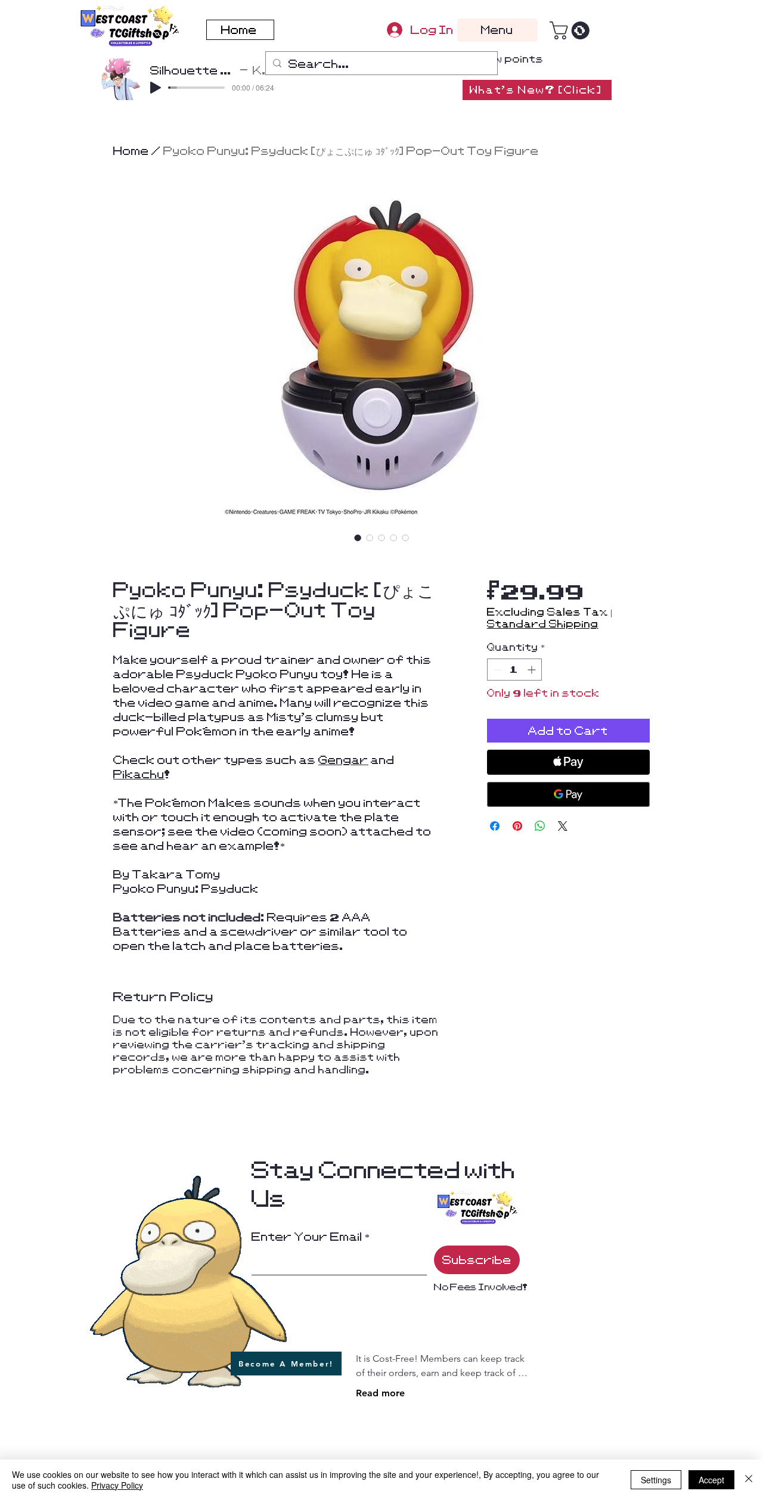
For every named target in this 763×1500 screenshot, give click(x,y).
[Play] (155, 88)
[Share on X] (563, 826)
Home (131, 150)
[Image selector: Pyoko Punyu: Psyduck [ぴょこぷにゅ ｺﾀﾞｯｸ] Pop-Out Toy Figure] (405, 538)
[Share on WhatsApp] (540, 826)
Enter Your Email (307, 1236)
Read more (380, 1393)
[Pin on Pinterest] (517, 826)
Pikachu (139, 774)
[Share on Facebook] (495, 826)
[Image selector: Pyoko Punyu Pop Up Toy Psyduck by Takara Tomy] (358, 538)
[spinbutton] (514, 669)
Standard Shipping (542, 624)
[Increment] (532, 669)
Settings (656, 1480)
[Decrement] (496, 669)
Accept (711, 1480)
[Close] (749, 1479)
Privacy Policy (117, 1485)
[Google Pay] (568, 794)
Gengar (343, 759)
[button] (572, 30)
